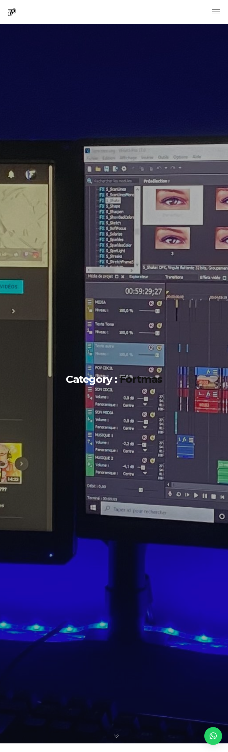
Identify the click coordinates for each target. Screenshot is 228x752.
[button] (213, 736)
